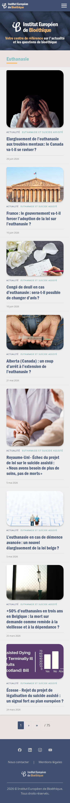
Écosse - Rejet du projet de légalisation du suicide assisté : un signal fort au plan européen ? (35, 695)
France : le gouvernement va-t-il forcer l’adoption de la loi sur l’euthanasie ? (33, 218)
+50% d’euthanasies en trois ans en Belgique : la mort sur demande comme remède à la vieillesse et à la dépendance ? (34, 619)
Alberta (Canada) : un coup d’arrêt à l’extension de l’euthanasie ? (29, 366)
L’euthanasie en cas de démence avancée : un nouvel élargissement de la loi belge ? (34, 542)
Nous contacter (18, 762)
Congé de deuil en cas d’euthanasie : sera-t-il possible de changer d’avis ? (33, 292)
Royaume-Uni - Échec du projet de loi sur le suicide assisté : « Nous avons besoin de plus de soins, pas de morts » (32, 465)
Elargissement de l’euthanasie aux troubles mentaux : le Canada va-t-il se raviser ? (34, 144)
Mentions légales (50, 762)
